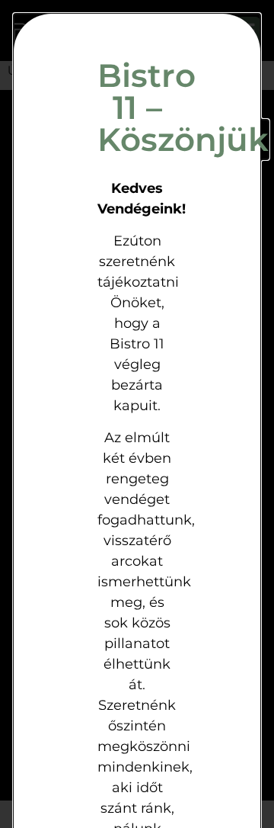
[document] (137, 414)
